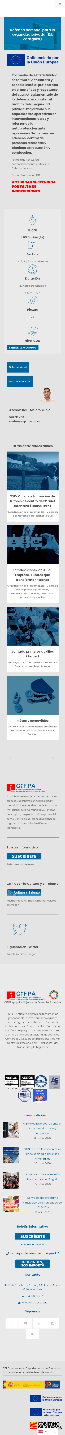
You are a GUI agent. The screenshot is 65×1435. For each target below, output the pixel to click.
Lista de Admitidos (19, 381)
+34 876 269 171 (34, 1296)
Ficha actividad (18, 367)
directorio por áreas (34, 1302)
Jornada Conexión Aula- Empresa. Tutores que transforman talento (32, 575)
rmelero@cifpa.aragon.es (24, 421)
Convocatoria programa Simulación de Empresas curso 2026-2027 (42, 1202)
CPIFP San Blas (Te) (32, 237)
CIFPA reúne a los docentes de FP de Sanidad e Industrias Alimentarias (43, 1153)
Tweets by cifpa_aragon (21, 954)
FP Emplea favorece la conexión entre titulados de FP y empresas (42, 1128)
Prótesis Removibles (32, 720)
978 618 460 (16, 417)
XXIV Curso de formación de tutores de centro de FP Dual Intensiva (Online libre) (32, 501)
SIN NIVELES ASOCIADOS (22, 347)
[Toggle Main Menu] (60, 4)
